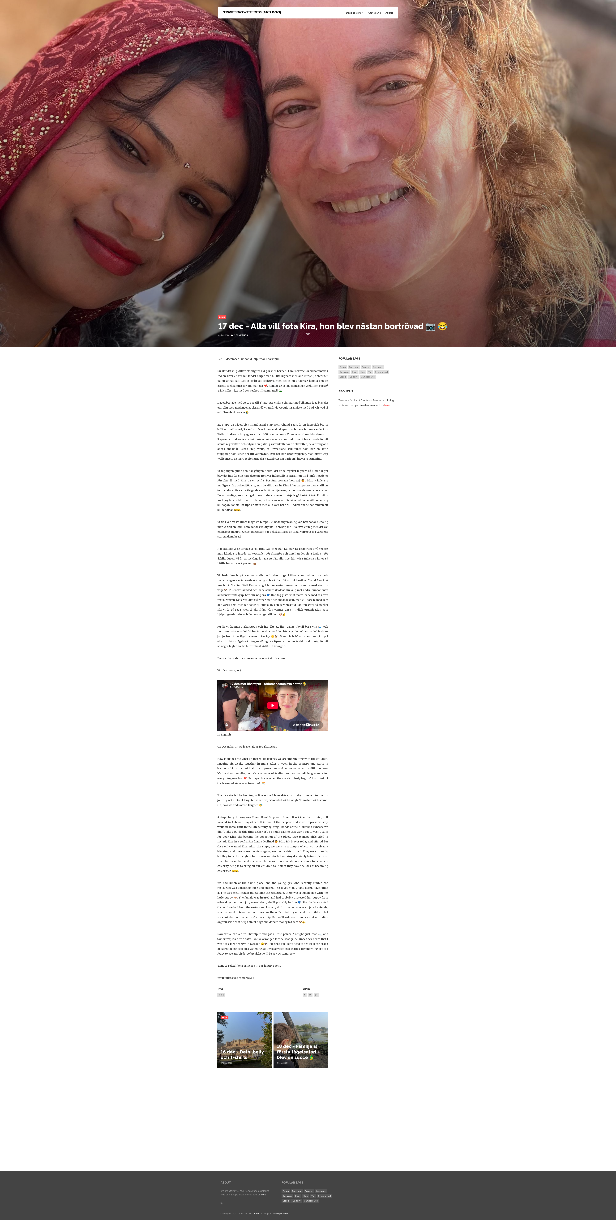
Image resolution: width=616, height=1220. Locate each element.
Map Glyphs (282, 1213)
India (222, 317)
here (386, 405)
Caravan (344, 372)
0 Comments (241, 335)
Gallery (354, 377)
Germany (378, 367)
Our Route (374, 12)
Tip (370, 372)
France (365, 367)
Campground (368, 377)
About (389, 12)
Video (343, 377)
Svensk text (381, 372)
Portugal (354, 367)
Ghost (256, 1213)
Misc (362, 372)
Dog (354, 372)
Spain (343, 367)
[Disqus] (272, 1119)
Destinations (354, 12)
